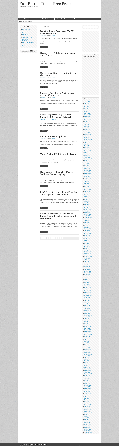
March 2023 (87, 168)
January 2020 (87, 230)
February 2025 (87, 131)
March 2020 (87, 227)
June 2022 (86, 183)
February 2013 (87, 365)
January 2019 (87, 250)
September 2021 (88, 197)
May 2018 (86, 263)
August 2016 (87, 297)
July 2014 (86, 338)
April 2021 (86, 206)
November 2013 (87, 351)
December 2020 (87, 212)
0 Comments (54, 35)
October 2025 (87, 118)
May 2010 (86, 419)
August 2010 (87, 414)
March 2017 (87, 285)
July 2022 (86, 181)
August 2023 (87, 160)
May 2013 (86, 360)
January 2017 (87, 289)
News (32, 18)
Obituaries (37, 18)
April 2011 (86, 401)
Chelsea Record (25, 34)
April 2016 (86, 303)
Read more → (44, 47)
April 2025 (86, 127)
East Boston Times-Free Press (45, 4)
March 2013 (87, 364)
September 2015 (88, 315)
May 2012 (86, 380)
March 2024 (87, 149)
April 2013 (86, 362)
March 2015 (87, 325)
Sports (51, 18)
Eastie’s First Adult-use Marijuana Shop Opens (57, 54)
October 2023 (87, 157)
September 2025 (88, 119)
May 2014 (86, 341)
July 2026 (86, 103)
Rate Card (72, 18)
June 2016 (86, 300)
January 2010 (87, 425)
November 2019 (87, 233)
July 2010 (86, 416)
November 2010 (87, 409)
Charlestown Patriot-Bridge (28, 32)
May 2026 (86, 106)
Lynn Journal (25, 39)
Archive (57, 18)
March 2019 (87, 246)
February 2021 (87, 209)
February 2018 (87, 267)
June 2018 (86, 261)
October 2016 (87, 294)
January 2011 (87, 406)
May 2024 (86, 145)
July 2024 (86, 142)
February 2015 (87, 326)
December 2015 (87, 310)
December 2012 (87, 368)
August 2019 (87, 238)
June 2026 (86, 105)
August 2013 (87, 355)
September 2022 (88, 178)
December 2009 (87, 427)
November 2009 (87, 429)
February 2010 (87, 424)
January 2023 (87, 171)
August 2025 (87, 121)
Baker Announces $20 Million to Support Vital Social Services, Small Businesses (58, 216)
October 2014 (87, 333)
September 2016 (88, 295)
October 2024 (87, 137)
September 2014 (88, 334)
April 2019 (86, 245)
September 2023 (88, 158)
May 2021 (86, 204)
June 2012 (86, 378)
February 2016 (87, 307)
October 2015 (87, 313)
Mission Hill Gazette (26, 40)
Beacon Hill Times (26, 29)
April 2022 (86, 186)
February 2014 (87, 346)
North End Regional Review (28, 42)
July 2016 (86, 298)
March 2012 (87, 383)
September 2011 (88, 393)
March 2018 (87, 266)
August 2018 (87, 258)
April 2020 (86, 225)
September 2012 (88, 373)
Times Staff (43, 220)
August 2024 (87, 140)
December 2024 (87, 134)
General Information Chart (25, 21)
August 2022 (87, 180)
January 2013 (87, 367)
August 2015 (87, 316)
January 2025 (87, 132)
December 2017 (87, 271)
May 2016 (86, 302)
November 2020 (87, 214)
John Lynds (43, 35)
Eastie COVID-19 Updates (53, 136)
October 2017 (87, 274)
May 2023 (86, 165)
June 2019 (86, 241)
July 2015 (86, 318)
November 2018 (87, 253)
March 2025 (87, 129)
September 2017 (88, 276)
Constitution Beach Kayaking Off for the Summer (58, 74)
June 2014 (86, 339)
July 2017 (86, 279)
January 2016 (87, 308)
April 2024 (86, 147)
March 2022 (87, 188)
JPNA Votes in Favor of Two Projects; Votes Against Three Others (58, 193)
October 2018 (87, 254)
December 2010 (87, 408)
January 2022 (87, 191)
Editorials (26, 18)
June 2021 (86, 202)
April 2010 (86, 421)
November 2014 (87, 331)
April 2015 (86, 323)
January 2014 (87, 347)
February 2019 (87, 248)
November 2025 (87, 116)
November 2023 (87, 155)
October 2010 (87, 411)
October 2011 (87, 391)
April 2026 (86, 108)
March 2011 (87, 403)
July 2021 (86, 201)
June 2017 (86, 281)
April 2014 (86, 342)
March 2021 (87, 207)
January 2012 (87, 386)
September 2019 (88, 237)
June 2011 (86, 398)
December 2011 (87, 388)
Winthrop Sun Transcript (27, 45)
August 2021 (87, 199)
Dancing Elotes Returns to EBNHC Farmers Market (57, 32)
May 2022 (86, 184)
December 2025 (87, 114)
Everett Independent (26, 35)
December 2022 (87, 173)
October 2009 (87, 430)
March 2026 (87, 110)
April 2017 (86, 284)
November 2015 (87, 311)
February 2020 (87, 228)
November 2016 (87, 292)
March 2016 (87, 305)
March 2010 (87, 422)
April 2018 (86, 264)
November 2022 (87, 175)
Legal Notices (64, 18)
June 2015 (86, 320)
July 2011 (86, 396)
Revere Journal (25, 44)
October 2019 (87, 235)
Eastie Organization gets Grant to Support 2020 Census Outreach (57, 115)
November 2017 (87, 272)
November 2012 (87, 370)
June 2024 (86, 144)
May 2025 (86, 126)
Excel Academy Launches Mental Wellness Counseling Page (56, 173)
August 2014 (87, 336)
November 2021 (87, 194)
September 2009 (88, 432)
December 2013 (87, 349)
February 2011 (87, 404)
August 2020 (87, 219)
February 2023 (87, 170)
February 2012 (87, 385)
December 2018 (87, 251)
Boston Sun (24, 31)
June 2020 (86, 222)
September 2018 (88, 256)
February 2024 (87, 150)
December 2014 (87, 329)
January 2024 (87, 152)
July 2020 (86, 220)
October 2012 (87, 372)
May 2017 (86, 282)
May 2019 (86, 243)
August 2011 (87, 394)
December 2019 (87, 232)
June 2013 (86, 359)
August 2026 (87, 101)
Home (20, 18)
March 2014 (87, 344)
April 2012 (86, 381)
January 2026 (87, 113)
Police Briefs (45, 18)
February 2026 (87, 111)
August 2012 (87, 375)
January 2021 (87, 210)
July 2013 (86, 357)
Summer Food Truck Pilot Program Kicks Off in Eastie (57, 94)
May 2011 (86, 399)
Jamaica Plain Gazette (27, 37)
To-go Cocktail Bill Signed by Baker (58, 154)
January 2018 (87, 269)
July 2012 (86, 377)
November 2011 (87, 390)
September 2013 (88, 354)
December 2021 (87, 193)
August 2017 (87, 277)
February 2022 (87, 189)
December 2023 (87, 153)
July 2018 (86, 259)
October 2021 (87, 196)
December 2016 (87, 290)
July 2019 (86, 240)
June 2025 (86, 124)
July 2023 (86, 162)
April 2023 (86, 167)
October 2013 (87, 352)
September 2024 (88, 139)
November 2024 (87, 136)
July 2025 (86, 123)
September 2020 (88, 217)
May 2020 (86, 224)
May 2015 (86, 321)
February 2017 (87, 287)
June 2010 (86, 417)
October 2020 (87, 215)
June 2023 (86, 163)
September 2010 (88, 412)
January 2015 (87, 328)
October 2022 (87, 176)
